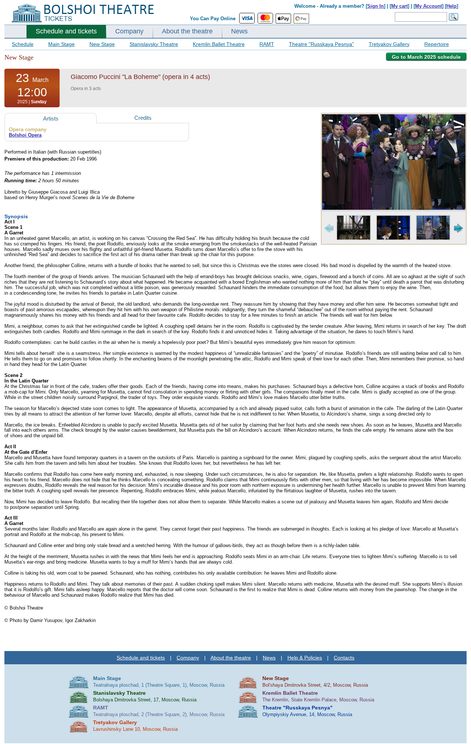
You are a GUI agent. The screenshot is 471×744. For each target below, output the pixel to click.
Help (451, 6)
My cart (399, 6)
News (239, 31)
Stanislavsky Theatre (154, 44)
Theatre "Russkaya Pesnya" (321, 44)
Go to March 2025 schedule (426, 57)
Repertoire (436, 44)
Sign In (375, 6)
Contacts (344, 658)
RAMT (266, 44)
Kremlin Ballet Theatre (219, 44)
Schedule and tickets (66, 31)
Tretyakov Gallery (389, 44)
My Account (428, 6)
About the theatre (187, 31)
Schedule (22, 44)
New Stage (102, 44)
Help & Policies (304, 658)
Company (129, 31)
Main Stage (61, 44)
